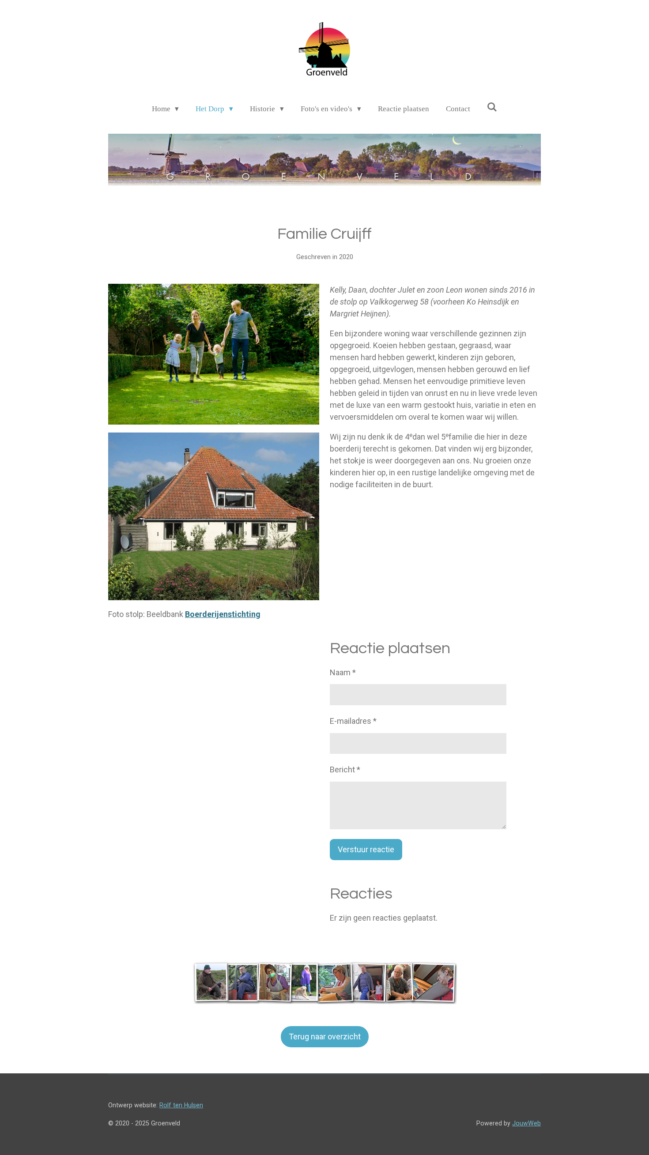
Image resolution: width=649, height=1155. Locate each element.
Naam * (343, 672)
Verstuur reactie (366, 849)
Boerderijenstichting (222, 614)
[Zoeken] (492, 107)
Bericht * (345, 769)
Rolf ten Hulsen (181, 1105)
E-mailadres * (353, 721)
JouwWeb (526, 1123)
